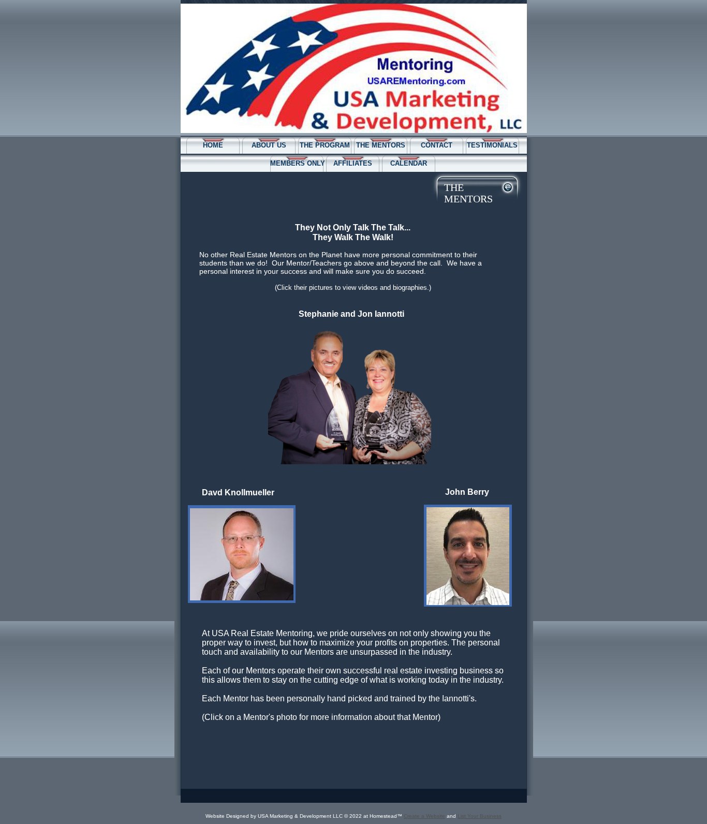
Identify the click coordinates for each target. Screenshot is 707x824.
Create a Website (424, 816)
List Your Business (480, 816)
